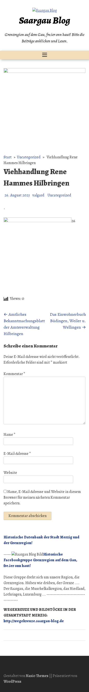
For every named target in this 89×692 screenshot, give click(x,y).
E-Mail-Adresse (17, 453)
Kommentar (14, 373)
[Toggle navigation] (44, 55)
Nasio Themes (37, 675)
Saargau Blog (44, 20)
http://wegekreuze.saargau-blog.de (34, 621)
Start (8, 157)
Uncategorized (29, 157)
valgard (38, 195)
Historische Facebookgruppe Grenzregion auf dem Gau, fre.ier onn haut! (40, 560)
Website (10, 472)
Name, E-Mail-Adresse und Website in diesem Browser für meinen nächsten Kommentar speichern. (42, 497)
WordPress (12, 681)
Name (9, 434)
